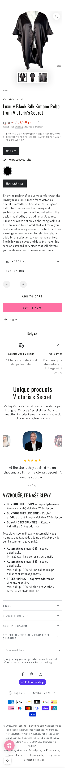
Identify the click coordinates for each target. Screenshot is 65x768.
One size (12, 152)
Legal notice (55, 754)
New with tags (15, 184)
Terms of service (16, 754)
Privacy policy (53, 750)
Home (6, 90)
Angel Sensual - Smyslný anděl (28, 725)
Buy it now (32, 307)
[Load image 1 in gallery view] (22, 77)
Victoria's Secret (13, 99)
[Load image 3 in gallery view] (42, 77)
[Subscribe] (59, 650)
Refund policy (35, 750)
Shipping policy (37, 754)
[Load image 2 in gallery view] (32, 77)
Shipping (19, 126)
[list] (32, 358)
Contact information (34, 759)
